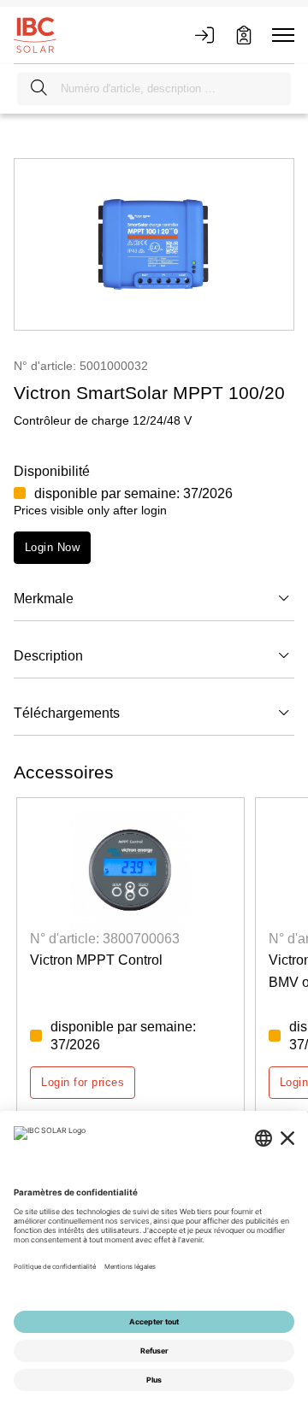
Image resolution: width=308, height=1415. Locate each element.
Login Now (52, 547)
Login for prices (82, 1082)
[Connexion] (204, 35)
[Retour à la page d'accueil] (35, 34)
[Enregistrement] (244, 35)
